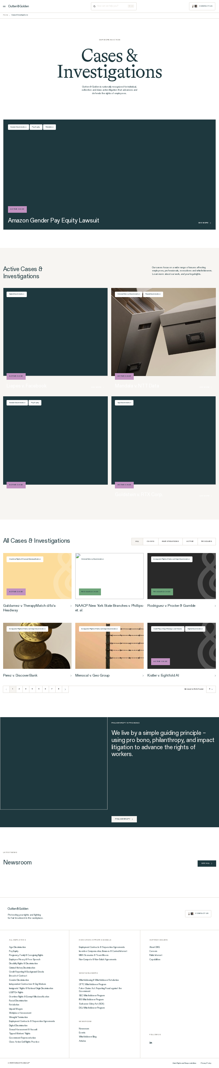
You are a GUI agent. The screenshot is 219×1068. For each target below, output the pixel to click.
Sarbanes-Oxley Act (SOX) (91, 1004)
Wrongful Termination (18, 1017)
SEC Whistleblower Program (92, 996)
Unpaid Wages (16, 1009)
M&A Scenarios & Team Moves (94, 955)
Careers (153, 951)
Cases (151, 541)
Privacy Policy (206, 1063)
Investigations (170, 541)
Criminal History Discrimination (128, 294)
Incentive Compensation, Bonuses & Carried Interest (103, 951)
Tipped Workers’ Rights (20, 1034)
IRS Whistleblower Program (91, 1000)
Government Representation (22, 1038)
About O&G (154, 947)
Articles (82, 1041)
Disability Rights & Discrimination (23, 963)
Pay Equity (36, 127)
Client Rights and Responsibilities (184, 1063)
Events (82, 1033)
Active (190, 541)
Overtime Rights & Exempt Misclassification (25, 559)
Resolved (206, 541)
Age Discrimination (124, 403)
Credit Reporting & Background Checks (167, 629)
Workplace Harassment (20, 1013)
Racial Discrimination (153, 294)
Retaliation (50, 127)
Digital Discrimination (16, 294)
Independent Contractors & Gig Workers (27, 984)
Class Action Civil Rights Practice (24, 1042)
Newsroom (84, 1029)
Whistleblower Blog (87, 1037)
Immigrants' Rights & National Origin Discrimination (171, 559)
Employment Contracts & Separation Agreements (32, 1021)
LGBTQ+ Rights (16, 992)
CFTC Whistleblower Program (92, 984)
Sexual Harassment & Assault (23, 1030)
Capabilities (155, 959)
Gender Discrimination (18, 127)
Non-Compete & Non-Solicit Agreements (98, 959)
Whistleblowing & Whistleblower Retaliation (99, 980)
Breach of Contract (18, 976)
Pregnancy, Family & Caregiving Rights (26, 955)
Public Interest (155, 955)
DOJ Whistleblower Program (92, 1008)
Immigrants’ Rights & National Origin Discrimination (31, 988)
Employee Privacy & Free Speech (24, 959)
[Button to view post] (71, 606)
